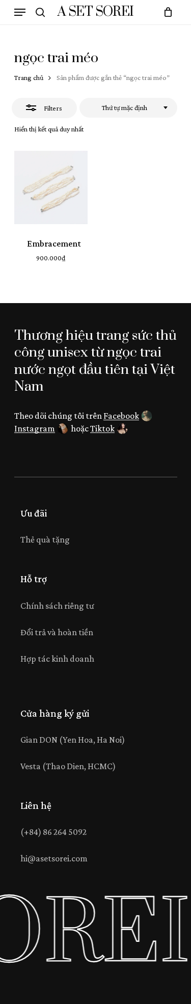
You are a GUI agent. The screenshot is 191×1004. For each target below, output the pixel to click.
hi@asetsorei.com (54, 858)
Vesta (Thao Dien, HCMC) (68, 766)
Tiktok (102, 428)
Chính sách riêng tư (57, 606)
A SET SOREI (95, 12)
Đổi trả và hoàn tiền (56, 632)
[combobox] (128, 108)
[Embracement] (51, 187)
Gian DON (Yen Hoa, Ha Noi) (72, 740)
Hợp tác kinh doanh (57, 659)
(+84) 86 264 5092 (53, 832)
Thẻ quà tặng (45, 539)
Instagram (34, 428)
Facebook (121, 416)
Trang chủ (28, 77)
